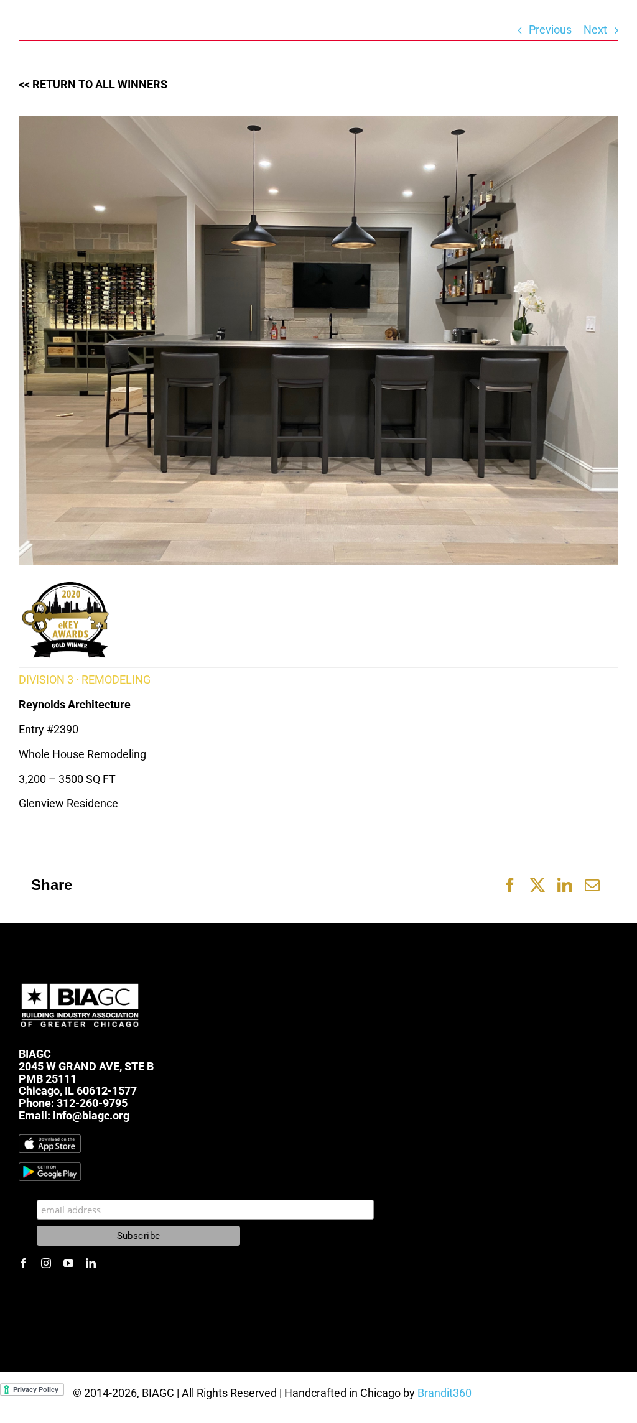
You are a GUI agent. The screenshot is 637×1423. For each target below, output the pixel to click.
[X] (537, 885)
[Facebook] (510, 885)
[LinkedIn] (565, 885)
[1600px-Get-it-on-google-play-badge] (50, 1167)
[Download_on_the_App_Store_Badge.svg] (50, 1139)
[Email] (592, 885)
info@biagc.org (91, 1115)
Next (595, 29)
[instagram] (46, 1263)
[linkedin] (91, 1263)
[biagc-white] (81, 980)
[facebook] (24, 1263)
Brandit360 (444, 1392)
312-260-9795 (92, 1103)
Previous (550, 29)
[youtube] (68, 1263)
